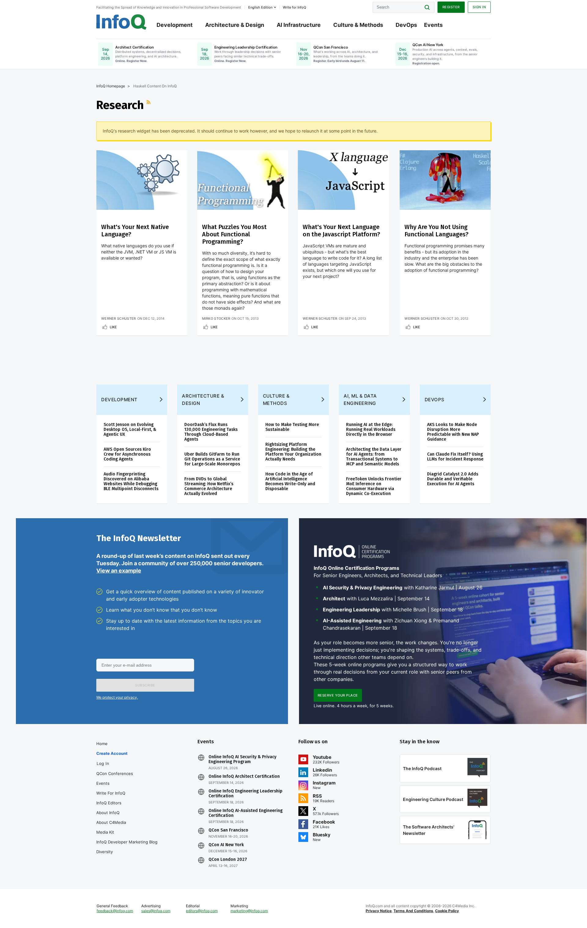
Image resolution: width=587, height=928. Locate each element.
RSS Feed (149, 105)
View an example (118, 570)
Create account (111, 753)
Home (102, 743)
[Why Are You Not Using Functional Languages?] (445, 180)
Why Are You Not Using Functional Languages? (436, 230)
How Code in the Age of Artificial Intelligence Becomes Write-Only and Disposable (290, 481)
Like (113, 327)
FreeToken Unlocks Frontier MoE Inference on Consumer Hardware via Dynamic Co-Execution (373, 486)
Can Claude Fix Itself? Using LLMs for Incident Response (455, 457)
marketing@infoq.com (249, 910)
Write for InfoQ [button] (294, 7)
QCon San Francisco (228, 830)
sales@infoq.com (155, 910)
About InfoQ (108, 812)
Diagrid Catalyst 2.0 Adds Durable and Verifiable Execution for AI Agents (452, 478)
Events (433, 25)
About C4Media (111, 822)
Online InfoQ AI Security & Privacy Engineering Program (242, 759)
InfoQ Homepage (110, 86)
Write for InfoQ (110, 793)
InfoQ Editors (108, 802)
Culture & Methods (358, 25)
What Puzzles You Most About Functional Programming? (234, 234)
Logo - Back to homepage (121, 22)
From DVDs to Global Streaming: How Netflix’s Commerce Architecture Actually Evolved (208, 486)
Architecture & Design (234, 25)
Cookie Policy (447, 910)
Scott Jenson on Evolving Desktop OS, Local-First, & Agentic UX (130, 429)
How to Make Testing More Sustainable (292, 427)
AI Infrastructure (299, 25)
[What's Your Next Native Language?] (141, 180)
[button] (145, 685)
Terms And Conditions (413, 910)
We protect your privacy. (117, 697)
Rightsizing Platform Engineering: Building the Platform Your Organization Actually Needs (293, 452)
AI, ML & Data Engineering (360, 399)
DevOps (406, 25)
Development (175, 25)
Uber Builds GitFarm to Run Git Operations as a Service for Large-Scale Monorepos (212, 459)
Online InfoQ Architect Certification (244, 776)
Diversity (104, 851)
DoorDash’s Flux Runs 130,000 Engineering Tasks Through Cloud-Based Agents (211, 432)
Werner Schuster (118, 318)
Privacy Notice (379, 910)
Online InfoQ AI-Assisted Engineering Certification (245, 813)
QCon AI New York (226, 844)
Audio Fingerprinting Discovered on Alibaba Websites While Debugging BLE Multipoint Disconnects (131, 481)
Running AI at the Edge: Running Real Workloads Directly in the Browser (370, 429)
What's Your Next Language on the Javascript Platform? (341, 230)
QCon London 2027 (228, 859)
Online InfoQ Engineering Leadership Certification (245, 794)
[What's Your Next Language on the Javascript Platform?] (343, 180)
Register (451, 7)
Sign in (479, 7)
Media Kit (105, 832)
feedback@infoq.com (115, 910)
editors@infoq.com (202, 910)
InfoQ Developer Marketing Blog (126, 841)
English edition (260, 7)
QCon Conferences (114, 773)
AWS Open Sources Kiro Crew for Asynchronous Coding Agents (127, 454)
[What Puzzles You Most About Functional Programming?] (242, 180)
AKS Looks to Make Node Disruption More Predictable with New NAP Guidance (453, 432)
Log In (103, 763)
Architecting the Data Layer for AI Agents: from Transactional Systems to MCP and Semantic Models (373, 457)
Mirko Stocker (216, 318)
